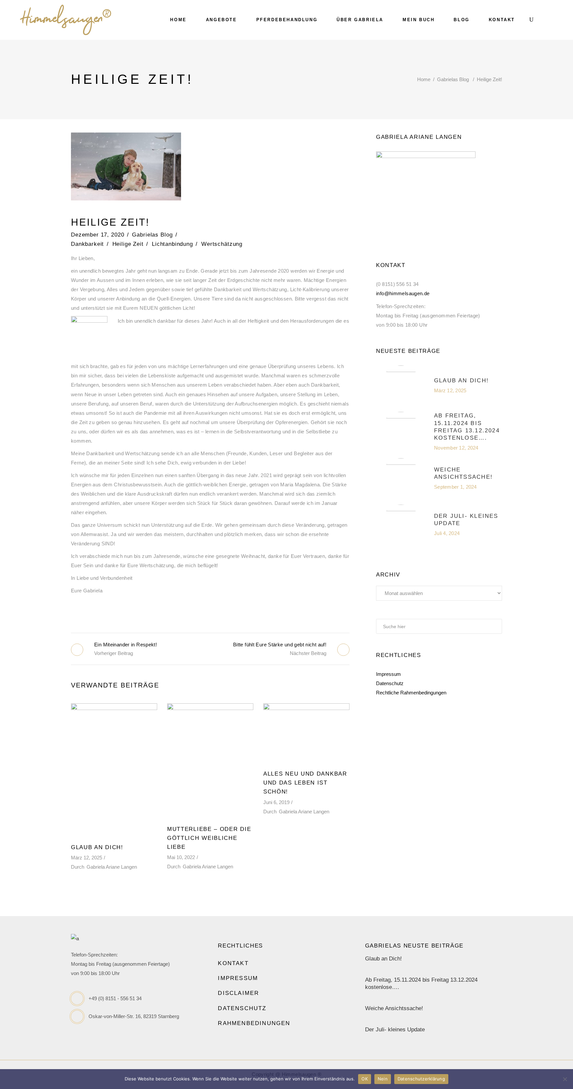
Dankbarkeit (87, 244)
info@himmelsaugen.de (403, 293)
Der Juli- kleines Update (395, 1029)
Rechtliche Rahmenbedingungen (411, 692)
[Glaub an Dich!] (114, 770)
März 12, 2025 (86, 857)
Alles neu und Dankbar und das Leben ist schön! (305, 783)
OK (364, 1078)
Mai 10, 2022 (181, 857)
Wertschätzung (221, 244)
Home (423, 79)
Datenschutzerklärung (421, 1078)
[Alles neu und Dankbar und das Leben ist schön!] (306, 733)
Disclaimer (238, 993)
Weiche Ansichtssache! (394, 1008)
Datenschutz (390, 683)
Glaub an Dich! (97, 847)
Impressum (388, 674)
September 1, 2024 (455, 487)
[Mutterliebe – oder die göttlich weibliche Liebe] (210, 760)
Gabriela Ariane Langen (112, 867)
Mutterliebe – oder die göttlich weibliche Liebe (209, 838)
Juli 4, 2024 (447, 533)
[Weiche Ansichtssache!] (401, 478)
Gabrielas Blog (453, 79)
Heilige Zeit (128, 244)
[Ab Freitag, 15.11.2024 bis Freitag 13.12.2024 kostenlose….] (401, 432)
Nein (383, 1078)
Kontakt (233, 963)
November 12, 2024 (456, 448)
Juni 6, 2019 (276, 802)
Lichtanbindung (172, 244)
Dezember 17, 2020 (97, 235)
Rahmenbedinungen (254, 1023)
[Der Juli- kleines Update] (401, 524)
